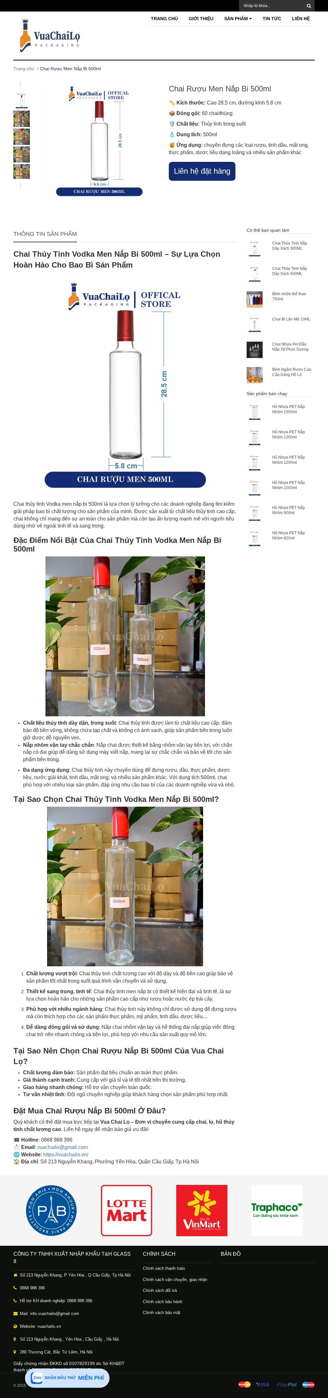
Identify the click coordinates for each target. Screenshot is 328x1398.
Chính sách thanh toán (164, 1268)
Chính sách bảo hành (162, 1301)
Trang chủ (164, 18)
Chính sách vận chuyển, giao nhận (175, 1279)
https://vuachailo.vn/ (65, 1154)
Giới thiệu (201, 18)
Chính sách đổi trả (160, 1290)
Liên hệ (301, 18)
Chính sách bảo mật (161, 1312)
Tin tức (272, 18)
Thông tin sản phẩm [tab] (45, 234)
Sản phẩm (236, 18)
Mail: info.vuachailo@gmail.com (49, 1313)
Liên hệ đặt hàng (202, 171)
